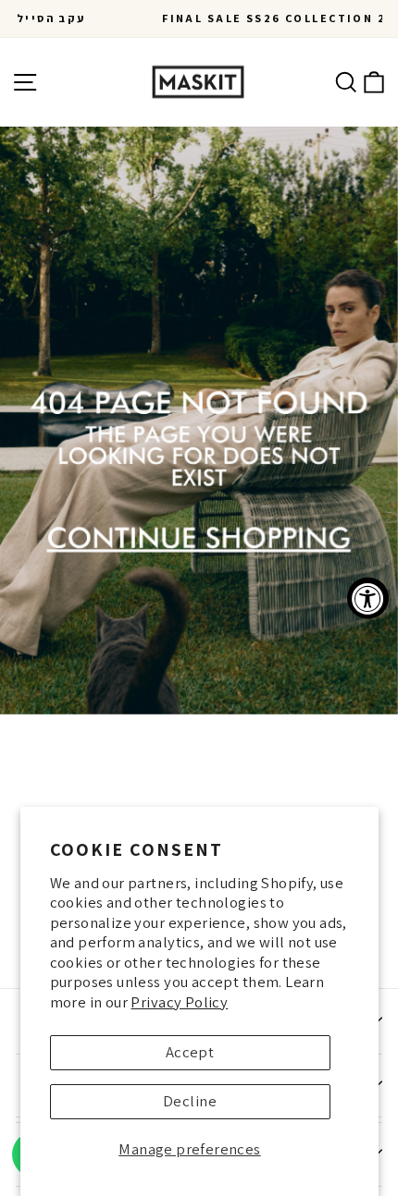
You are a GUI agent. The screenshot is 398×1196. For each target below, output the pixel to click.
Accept (190, 1052)
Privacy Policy (179, 1002)
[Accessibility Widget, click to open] (368, 598)
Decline (190, 1101)
